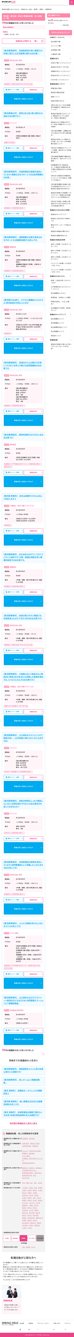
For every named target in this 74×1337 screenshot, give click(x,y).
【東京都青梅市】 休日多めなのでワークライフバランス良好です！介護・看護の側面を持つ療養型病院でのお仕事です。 (23, 557)
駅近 (34, 1175)
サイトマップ (68, 1326)
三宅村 (24, 1228)
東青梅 (28, 1247)
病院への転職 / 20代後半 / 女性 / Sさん (61, 252)
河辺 (23, 1247)
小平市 (31, 1210)
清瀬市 (24, 1218)
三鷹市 (31, 1205)
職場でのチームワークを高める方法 (61, 226)
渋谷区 (31, 1195)
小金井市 (25, 1210)
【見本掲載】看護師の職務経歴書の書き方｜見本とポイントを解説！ (61, 159)
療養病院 (25, 1153)
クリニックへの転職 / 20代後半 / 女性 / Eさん (61, 264)
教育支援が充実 (27, 1175)
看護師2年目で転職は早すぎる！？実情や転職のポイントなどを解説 (61, 124)
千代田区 (25, 1187)
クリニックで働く (56, 46)
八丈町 (29, 1228)
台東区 (29, 1190)
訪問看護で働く (56, 50)
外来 (23, 1183)
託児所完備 (25, 1178)
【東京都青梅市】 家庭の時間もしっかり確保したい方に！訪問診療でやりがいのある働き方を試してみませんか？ (23, 804)
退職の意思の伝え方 (57, 101)
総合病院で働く (56, 42)
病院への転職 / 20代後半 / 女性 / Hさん (61, 258)
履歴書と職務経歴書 (57, 92)
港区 (35, 1187)
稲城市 (29, 1220)
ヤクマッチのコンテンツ (60, 33)
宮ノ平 (33, 1247)
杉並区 (24, 1198)
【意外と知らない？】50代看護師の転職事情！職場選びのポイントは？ (60, 107)
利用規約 (30, 1326)
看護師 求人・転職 (26, 9)
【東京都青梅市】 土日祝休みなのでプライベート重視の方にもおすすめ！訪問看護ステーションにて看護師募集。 (23, 1000)
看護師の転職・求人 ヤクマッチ (10, 9)
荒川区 (39, 1198)
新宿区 (40, 1187)
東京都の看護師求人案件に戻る (23, 1123)
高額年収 (25, 1168)
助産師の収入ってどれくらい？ (60, 75)
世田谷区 (25, 1195)
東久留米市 (31, 1218)
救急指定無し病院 (35, 1151)
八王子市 (32, 1203)
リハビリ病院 (26, 1156)
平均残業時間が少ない (29, 1170)
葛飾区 (40, 1200)
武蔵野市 (25, 1205)
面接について (55, 97)
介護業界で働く (56, 54)
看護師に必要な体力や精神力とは (61, 220)
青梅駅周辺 (48, 9)
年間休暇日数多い (28, 1173)
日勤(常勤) (25, 1143)
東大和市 (36, 1215)
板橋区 (24, 1200)
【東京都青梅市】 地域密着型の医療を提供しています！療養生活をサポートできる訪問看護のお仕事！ (23, 174)
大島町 (31, 1225)
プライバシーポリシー (43, 1326)
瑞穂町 (39, 1223)
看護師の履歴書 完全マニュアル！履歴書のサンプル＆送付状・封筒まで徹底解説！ (60, 116)
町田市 (35, 1207)
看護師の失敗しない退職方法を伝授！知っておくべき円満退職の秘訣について (61, 141)
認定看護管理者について (59, 327)
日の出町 (25, 1225)
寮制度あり (38, 1173)
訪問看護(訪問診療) (28, 1163)
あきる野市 (25, 1223)
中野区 (36, 1195)
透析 (35, 1183)
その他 (40, 1183)
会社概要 (22, 1326)
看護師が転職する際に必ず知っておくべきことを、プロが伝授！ (61, 346)
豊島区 (29, 1198)
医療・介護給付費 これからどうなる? (61, 282)
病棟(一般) (29, 1183)
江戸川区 (25, 1203)
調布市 (29, 1207)
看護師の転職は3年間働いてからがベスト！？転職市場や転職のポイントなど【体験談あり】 (61, 195)
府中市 (36, 1205)
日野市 (36, 1210)
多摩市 (24, 1220)
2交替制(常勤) (26, 1146)
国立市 (38, 1213)
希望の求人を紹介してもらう (23, 99)
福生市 (24, 1215)
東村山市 (25, 1213)
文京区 (24, 1190)
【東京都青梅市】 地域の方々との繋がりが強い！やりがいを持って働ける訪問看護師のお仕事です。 (22, 365)
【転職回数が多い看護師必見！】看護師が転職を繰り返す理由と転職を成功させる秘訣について (61, 168)
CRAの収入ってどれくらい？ (60, 80)
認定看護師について (57, 319)
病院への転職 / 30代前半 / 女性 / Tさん (61, 245)
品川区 (24, 1193)
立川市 (38, 1203)
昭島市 (24, 1207)
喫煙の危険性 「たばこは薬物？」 (60, 303)
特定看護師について (57, 331)
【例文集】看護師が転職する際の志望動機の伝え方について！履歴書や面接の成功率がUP (61, 186)
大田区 (35, 1193)
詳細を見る (33, 90)
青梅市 (41, 9)
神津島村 (37, 1225)
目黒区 (29, 1193)
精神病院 (32, 1153)
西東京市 (33, 1223)
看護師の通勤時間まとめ (59, 236)
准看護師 (32, 1138)
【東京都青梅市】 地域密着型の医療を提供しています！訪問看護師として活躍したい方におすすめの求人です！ (23, 865)
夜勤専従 (35, 1146)
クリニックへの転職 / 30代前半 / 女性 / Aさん (61, 271)
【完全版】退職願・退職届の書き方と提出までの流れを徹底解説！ (61, 133)
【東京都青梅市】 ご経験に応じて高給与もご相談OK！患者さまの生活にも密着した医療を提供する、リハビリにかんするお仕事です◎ (23, 677)
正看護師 (25, 1138)
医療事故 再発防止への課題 (61, 297)
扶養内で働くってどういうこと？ (61, 63)
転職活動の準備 (56, 88)
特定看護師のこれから (58, 293)
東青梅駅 (15, 1238)
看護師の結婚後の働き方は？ (60, 231)
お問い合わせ (56, 1326)
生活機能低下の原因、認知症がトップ (61, 309)
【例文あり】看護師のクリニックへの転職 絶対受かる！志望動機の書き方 (61, 150)
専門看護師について (57, 323)
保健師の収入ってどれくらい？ (60, 71)
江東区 (40, 1190)
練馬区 (29, 1200)
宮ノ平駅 (31, 1238)
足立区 (35, 1200)
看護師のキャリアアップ (58, 214)
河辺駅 (7, 1238)
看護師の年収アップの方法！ (60, 67)
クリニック (25, 1151)
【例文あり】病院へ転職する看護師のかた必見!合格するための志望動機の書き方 (61, 204)
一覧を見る (65, 25)
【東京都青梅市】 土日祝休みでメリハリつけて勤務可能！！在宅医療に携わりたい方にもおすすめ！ (23, 738)
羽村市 (35, 1220)
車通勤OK (39, 1168)
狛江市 (29, 1215)
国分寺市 (32, 1213)
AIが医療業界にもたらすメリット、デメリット (61, 288)
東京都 (35, 9)
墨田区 (35, 1190)
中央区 (31, 1187)
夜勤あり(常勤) (35, 1143)
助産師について (56, 336)
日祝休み (32, 1168)
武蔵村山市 (39, 1218)
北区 (34, 1198)
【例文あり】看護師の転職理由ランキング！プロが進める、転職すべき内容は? (61, 178)
